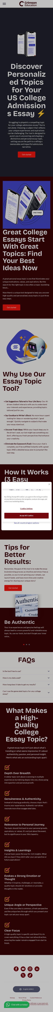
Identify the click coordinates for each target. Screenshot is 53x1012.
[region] (26, 506)
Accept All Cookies (26, 515)
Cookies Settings (26, 508)
